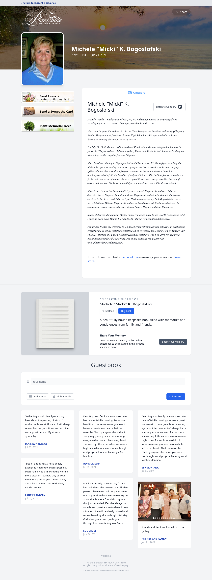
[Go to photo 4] (159, 518)
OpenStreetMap (109, 570)
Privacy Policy (96, 565)
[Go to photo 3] (157, 518)
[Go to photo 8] (167, 518)
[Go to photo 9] (169, 518)
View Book (108, 310)
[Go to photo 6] (163, 518)
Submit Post (176, 396)
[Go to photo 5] (161, 518)
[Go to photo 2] (155, 518)
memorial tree (130, 257)
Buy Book (126, 310)
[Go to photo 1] (154, 518)
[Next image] (187, 502)
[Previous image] (141, 502)
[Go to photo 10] (171, 518)
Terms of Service (115, 565)
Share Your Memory (173, 341)
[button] (164, 501)
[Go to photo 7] (165, 518)
